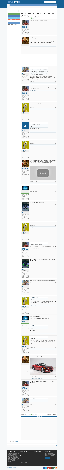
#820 (55, 404)
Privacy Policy (54, 445)
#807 (55, 143)
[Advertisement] (43, 27)
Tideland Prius (32, 183)
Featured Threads (14, 7)
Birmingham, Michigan (26, 136)
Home (39, 445)
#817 (55, 347)
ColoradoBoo (25, 44)
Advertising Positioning (9, 467)
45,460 (23, 196)
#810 (55, 204)
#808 (55, 181)
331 (22, 134)
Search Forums (9, 7)
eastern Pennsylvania (26, 118)
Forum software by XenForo (14, 468)
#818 (55, 376)
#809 (55, 191)
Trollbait (24, 112)
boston (28, 218)
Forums (21, 457)
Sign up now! (14, 13)
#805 (55, 107)
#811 (55, 225)
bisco (23, 212)
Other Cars (26, 16)
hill (22, 73)
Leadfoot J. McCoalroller (33, 16)
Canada (28, 197)
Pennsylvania (27, 32)
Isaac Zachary (32, 45)
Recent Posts (19, 7)
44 (35, 414)
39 (29, 414)
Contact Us (42, 445)
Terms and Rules (48, 445)
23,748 (23, 154)
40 (30, 414)
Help (45, 445)
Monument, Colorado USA (25, 174)
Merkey (23, 130)
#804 (55, 88)
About (21, 455)
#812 (55, 248)
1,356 (23, 49)
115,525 (23, 217)
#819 (55, 383)
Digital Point (14, 467)
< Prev (25, 414)
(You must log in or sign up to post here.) (52, 414)
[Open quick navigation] (56, 11)
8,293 (23, 31)
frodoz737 (31, 378)
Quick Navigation (25, 462)
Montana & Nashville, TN (26, 79)
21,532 (23, 77)
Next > (37, 414)
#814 (55, 282)
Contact (21, 460)
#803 (55, 81)
